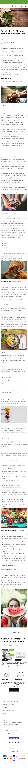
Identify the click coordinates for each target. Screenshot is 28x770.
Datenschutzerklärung (8, 765)
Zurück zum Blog (15, 632)
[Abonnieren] (21, 733)
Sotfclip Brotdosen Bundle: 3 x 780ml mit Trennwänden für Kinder (7, 663)
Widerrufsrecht (22, 763)
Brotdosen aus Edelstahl (14, 122)
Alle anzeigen (14, 690)
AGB (14, 765)
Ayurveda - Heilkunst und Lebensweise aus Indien (13, 83)
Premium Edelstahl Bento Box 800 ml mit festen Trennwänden (19, 683)
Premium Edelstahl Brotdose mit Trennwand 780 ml (20, 663)
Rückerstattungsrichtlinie (8, 710)
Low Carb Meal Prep (6, 124)
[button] (2, 6)
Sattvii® (8, 763)
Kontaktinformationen (15, 767)
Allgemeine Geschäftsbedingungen (10, 701)
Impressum (5, 707)
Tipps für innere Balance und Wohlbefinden (11, 81)
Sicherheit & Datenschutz (8, 704)
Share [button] (3, 39)
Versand (4, 713)
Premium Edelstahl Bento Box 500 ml (6, 683)
